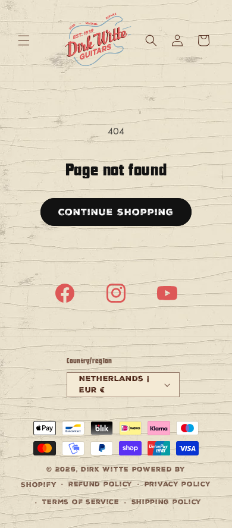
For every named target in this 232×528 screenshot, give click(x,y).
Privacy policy (178, 484)
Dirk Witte (105, 469)
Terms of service (81, 502)
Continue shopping (116, 212)
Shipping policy (166, 502)
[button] (24, 40)
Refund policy (100, 484)
